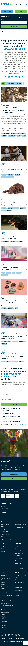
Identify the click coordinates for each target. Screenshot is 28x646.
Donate (17, 546)
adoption (4, 135)
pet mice (8, 272)
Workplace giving (19, 553)
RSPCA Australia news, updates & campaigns (12, 409)
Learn (2, 572)
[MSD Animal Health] (12, 496)
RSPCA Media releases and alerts (12, 421)
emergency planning (13, 208)
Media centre (4, 549)
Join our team (19, 590)
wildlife (24, 135)
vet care (21, 361)
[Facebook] (12, 77)
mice (3, 272)
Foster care (18, 561)
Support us (18, 543)
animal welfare (5, 133)
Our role (3, 522)
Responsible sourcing (7, 605)
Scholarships (18, 587)
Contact (17, 595)
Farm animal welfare (6, 531)
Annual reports (19, 580)
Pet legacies (18, 563)
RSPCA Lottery (19, 568)
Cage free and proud (6, 600)
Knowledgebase (5, 575)
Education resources (6, 595)
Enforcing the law (6, 539)
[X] (5, 77)
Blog (2, 546)
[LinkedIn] (9, 77)
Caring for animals (6, 529)
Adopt (3, 609)
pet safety (8, 210)
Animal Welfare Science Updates (12, 413)
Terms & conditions (21, 638)
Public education (5, 534)
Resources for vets (6, 598)
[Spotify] (22, 77)
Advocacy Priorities (20, 524)
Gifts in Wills (18, 558)
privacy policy (22, 424)
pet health (10, 174)
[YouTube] (16, 77)
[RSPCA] (6, 4)
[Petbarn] (8, 496)
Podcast (3, 551)
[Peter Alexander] (17, 496)
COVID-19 (4, 343)
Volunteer (17, 555)
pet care (4, 174)
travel (18, 135)
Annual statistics (19, 582)
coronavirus (22, 341)
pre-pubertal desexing (7, 177)
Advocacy (4, 536)
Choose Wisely (5, 603)
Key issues (18, 522)
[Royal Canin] (3, 496)
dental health (5, 241)
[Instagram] (19, 77)
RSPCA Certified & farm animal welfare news (13, 417)
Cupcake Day (18, 566)
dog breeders (11, 135)
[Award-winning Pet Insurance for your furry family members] (4, 513)
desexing (17, 174)
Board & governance (20, 585)
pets (3, 210)
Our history (18, 592)
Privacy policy (11, 638)
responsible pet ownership (18, 133)
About (17, 572)
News (2, 543)
